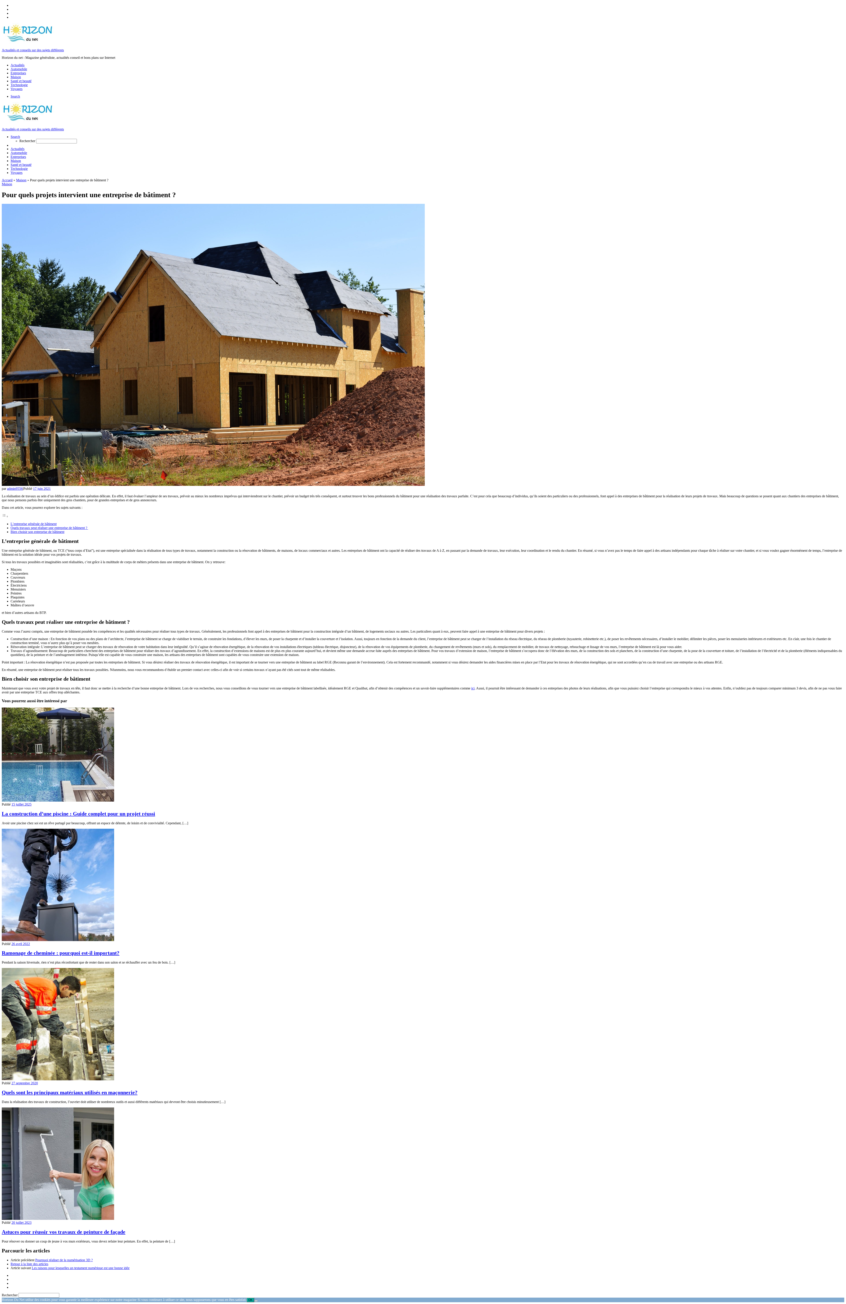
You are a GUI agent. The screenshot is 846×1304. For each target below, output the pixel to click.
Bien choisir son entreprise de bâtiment (37, 532)
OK (250, 1300)
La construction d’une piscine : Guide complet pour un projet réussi (78, 814)
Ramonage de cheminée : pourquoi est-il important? (60, 953)
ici (473, 688)
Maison (21, 180)
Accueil (7, 180)
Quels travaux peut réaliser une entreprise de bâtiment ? (49, 528)
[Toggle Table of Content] (5, 516)
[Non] (256, 1301)
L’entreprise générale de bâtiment (34, 524)
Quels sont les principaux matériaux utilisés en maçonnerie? (69, 1092)
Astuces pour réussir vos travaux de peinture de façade (63, 1232)
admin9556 (15, 488)
